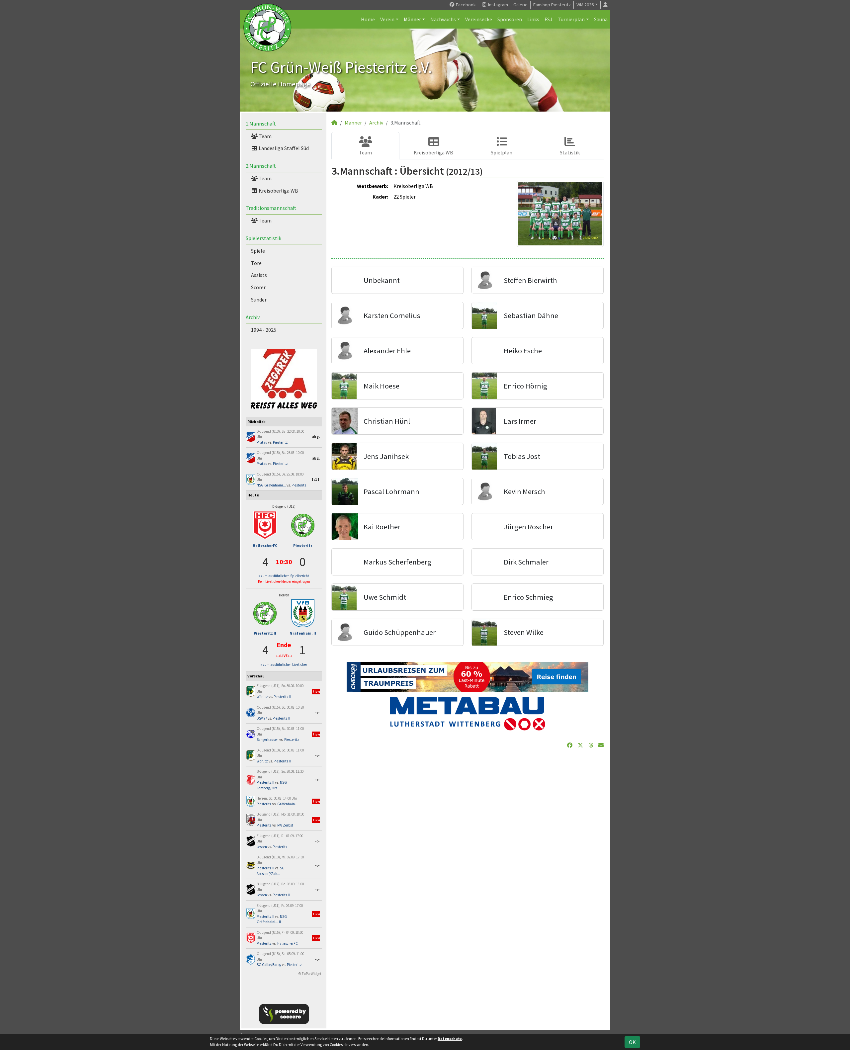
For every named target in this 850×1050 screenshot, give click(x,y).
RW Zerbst (285, 825)
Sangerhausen (268, 739)
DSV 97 (262, 718)
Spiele (258, 250)
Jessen (262, 846)
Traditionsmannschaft (271, 208)
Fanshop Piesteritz (552, 5)
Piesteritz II (282, 442)
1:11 (315, 479)
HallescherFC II (288, 943)
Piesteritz (299, 485)
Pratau (262, 442)
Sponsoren (509, 19)
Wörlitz (262, 696)
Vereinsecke (478, 19)
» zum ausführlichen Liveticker (284, 664)
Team (265, 136)
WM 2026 (585, 5)
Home (368, 19)
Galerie (520, 5)
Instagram (497, 5)
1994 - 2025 (263, 329)
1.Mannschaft (261, 123)
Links (533, 19)
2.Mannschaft (261, 165)
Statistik (570, 152)
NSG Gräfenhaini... (271, 485)
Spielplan (501, 152)
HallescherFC (265, 545)
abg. (316, 436)
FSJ (548, 19)
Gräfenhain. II (303, 633)
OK (632, 1042)
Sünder (259, 299)
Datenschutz (450, 1038)
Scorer (258, 287)
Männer (412, 19)
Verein (387, 19)
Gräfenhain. (286, 804)
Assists (259, 275)
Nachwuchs (443, 19)
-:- (317, 712)
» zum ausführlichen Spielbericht (284, 575)
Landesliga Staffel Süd (283, 148)
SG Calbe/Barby (269, 964)
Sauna (601, 19)
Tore (256, 263)
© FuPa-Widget (309, 973)
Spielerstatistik (263, 238)
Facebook (465, 5)
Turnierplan (571, 19)
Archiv (253, 317)
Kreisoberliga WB (278, 190)
